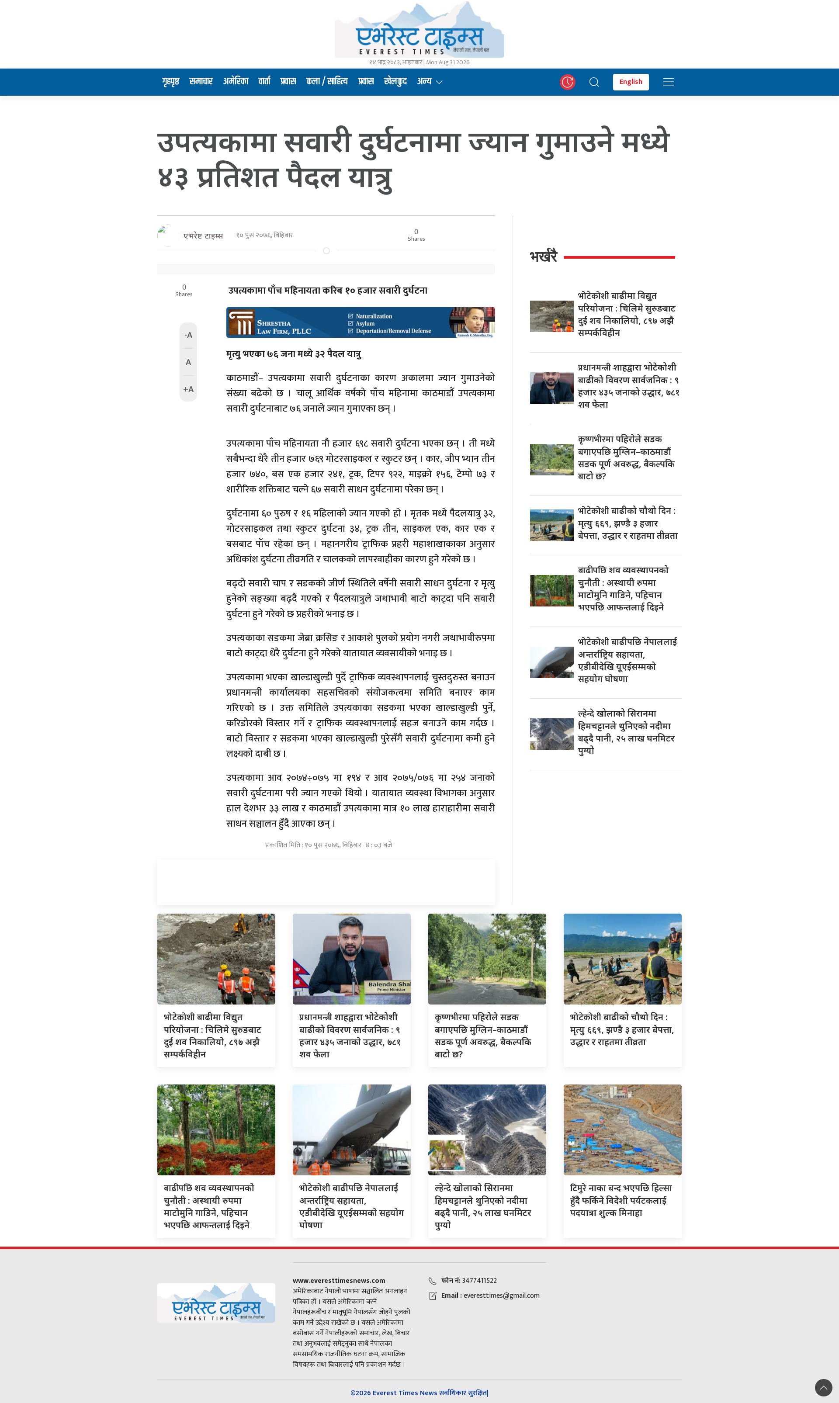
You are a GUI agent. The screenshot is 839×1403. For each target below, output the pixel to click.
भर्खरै (543, 256)
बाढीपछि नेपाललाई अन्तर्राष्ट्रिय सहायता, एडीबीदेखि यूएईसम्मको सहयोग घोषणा (627, 660)
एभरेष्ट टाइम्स (203, 235)
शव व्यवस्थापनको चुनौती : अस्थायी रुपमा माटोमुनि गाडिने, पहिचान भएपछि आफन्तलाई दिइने (623, 588)
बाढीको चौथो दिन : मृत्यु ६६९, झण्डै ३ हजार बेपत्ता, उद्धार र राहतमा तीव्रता (628, 523)
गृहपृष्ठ (171, 81)
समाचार (201, 81)
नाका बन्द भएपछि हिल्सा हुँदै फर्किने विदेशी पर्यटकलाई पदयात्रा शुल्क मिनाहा (621, 1200)
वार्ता (264, 81)
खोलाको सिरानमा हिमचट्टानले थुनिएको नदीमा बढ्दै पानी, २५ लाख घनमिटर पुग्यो (626, 731)
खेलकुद (395, 81)
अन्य (424, 81)
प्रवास (288, 81)
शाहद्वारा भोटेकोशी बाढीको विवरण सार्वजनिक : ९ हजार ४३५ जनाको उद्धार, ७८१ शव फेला (629, 385)
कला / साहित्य (327, 81)
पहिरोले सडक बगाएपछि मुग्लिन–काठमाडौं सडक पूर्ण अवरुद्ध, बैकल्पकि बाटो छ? (626, 457)
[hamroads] (360, 321)
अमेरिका (235, 81)
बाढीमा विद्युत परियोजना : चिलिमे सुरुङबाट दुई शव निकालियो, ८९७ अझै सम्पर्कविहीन (627, 314)
